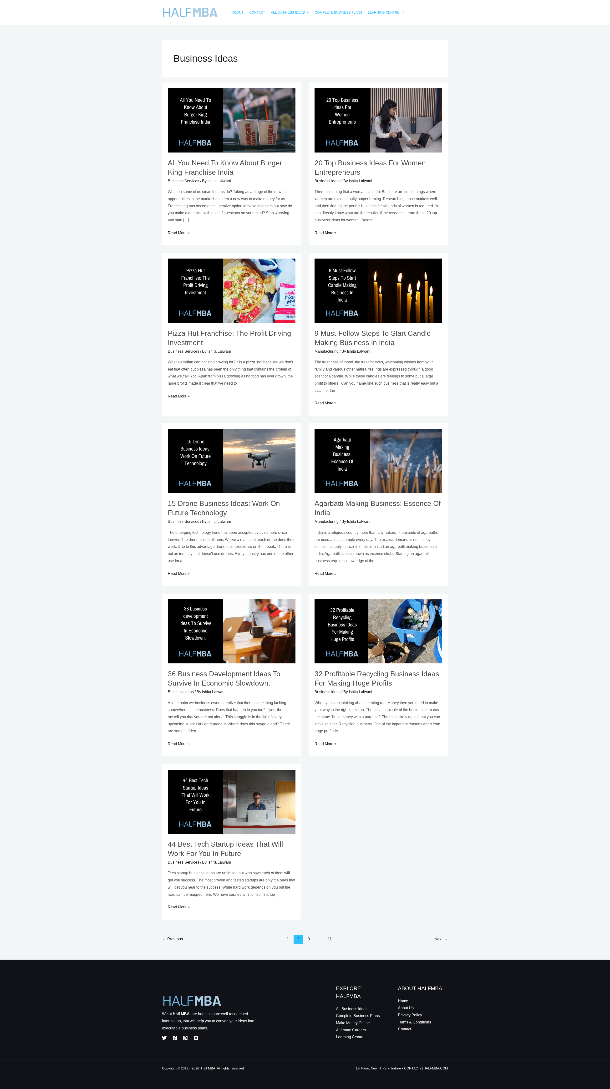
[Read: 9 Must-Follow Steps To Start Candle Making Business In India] (378, 290)
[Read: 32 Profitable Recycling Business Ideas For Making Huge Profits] (378, 631)
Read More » (179, 234)
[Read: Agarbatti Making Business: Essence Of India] (378, 461)
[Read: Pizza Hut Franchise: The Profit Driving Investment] (231, 290)
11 (330, 939)
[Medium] (195, 1037)
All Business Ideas (351, 1009)
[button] (307, 12)
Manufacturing (327, 351)
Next (441, 939)
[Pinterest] (185, 1037)
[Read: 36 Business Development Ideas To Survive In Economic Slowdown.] (231, 631)
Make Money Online (353, 1023)
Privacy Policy (410, 1015)
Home (403, 1001)
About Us (406, 1008)
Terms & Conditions (414, 1022)
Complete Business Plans (358, 1016)
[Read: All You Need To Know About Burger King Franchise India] (231, 120)
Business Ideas (328, 181)
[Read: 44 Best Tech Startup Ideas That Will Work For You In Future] (231, 801)
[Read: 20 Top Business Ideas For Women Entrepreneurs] (378, 120)
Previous (172, 939)
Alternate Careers (351, 1030)
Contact (404, 1029)
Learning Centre (349, 1037)
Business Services (183, 181)
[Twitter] (164, 1037)
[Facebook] (175, 1037)
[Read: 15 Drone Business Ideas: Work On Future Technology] (231, 461)
